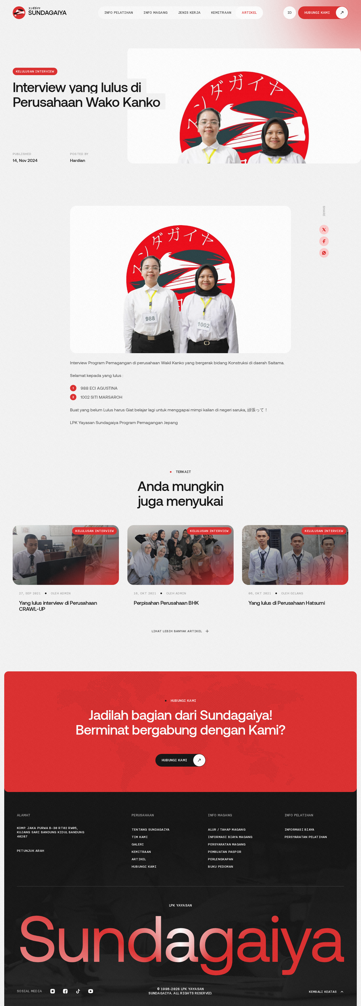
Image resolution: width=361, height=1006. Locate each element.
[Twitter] (324, 229)
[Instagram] (52, 991)
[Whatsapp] (324, 253)
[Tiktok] (78, 991)
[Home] (40, 12)
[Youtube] (90, 991)
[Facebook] (324, 241)
